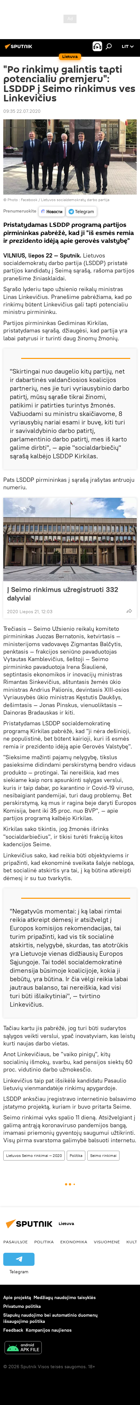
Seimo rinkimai (103, 1155)
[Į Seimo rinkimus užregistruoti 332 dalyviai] (70, 539)
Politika (76, 1155)
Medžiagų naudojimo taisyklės (65, 1297)
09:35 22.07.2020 (22, 111)
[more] (129, 610)
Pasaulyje (15, 1242)
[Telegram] (81, 211)
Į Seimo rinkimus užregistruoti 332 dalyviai (62, 593)
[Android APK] (23, 1348)
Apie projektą (17, 1297)
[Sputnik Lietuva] (19, 49)
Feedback (13, 1330)
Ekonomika (73, 1242)
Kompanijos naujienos (49, 1330)
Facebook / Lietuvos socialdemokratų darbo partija (65, 199)
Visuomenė (107, 1242)
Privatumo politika (22, 1306)
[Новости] (52, 211)
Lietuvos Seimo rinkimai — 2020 (34, 1155)
